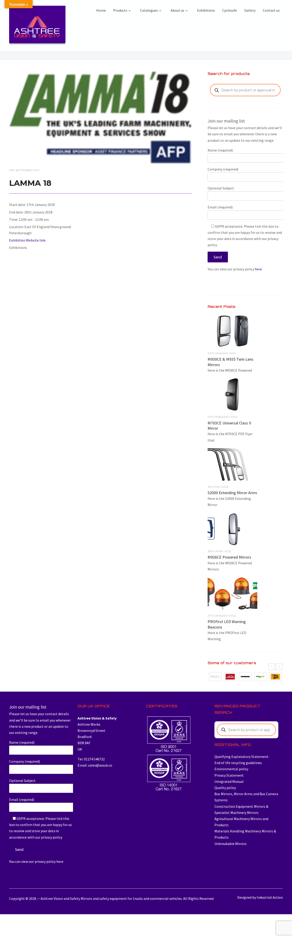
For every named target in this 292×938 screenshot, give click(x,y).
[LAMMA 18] (100, 117)
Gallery (250, 10)
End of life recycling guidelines (238, 762)
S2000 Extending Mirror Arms (232, 492)
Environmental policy (231, 769)
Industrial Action (270, 897)
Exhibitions (206, 10)
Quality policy (225, 787)
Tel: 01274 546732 (91, 759)
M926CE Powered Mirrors (229, 557)
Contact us (271, 10)
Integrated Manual (229, 781)
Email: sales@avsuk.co (95, 765)
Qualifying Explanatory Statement (241, 756)
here (258, 269)
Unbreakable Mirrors (230, 843)
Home (101, 10)
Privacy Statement (229, 775)
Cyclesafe (229, 10)
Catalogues (149, 10)
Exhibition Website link (27, 240)
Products (120, 10)
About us (177, 10)
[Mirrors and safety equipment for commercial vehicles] (37, 27)
